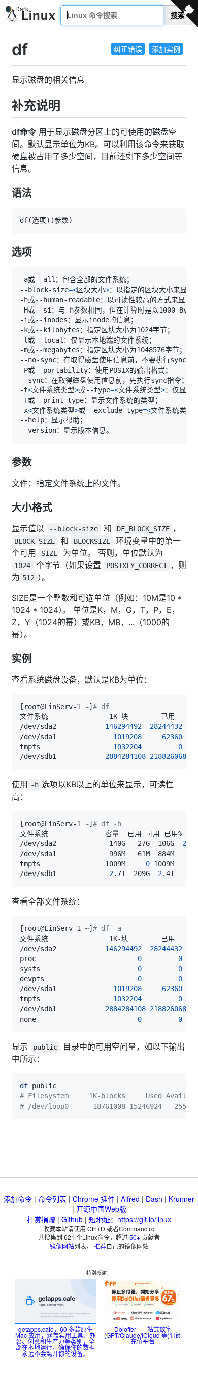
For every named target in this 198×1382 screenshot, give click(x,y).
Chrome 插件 (94, 1199)
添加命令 (18, 1199)
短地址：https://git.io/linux (130, 1219)
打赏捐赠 (41, 1219)
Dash (154, 1199)
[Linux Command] (31, 15)
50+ (134, 1237)
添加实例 (166, 49)
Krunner (181, 1199)
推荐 (100, 1246)
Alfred (130, 1199)
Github (72, 1219)
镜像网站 (62, 1246)
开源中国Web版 (101, 1209)
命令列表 (52, 1199)
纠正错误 (128, 49)
